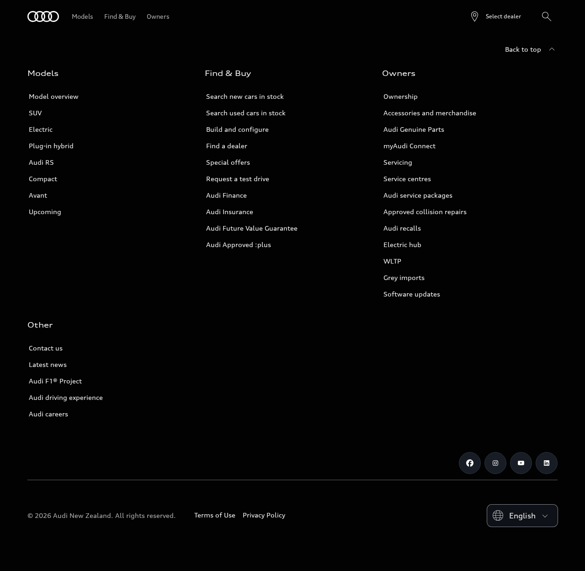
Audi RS (41, 162)
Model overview (54, 96)
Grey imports (404, 277)
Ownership (400, 96)
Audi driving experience (66, 397)
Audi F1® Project (55, 381)
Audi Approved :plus (238, 244)
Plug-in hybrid (51, 146)
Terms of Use (214, 515)
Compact (43, 179)
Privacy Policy (264, 515)
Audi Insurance (229, 211)
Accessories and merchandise (429, 113)
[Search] (547, 16)
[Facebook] (470, 463)
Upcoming (45, 211)
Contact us (46, 348)
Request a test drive (237, 179)
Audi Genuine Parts (413, 129)
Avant (38, 195)
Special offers (228, 162)
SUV (35, 113)
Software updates (411, 294)
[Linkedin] (547, 463)
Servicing (397, 162)
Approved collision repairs (425, 211)
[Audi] (43, 16)
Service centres (407, 179)
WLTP (392, 261)
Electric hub (402, 244)
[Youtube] (521, 463)
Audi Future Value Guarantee (252, 228)
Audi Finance (226, 195)
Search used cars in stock (246, 113)
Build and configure (237, 129)
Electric (41, 129)
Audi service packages (417, 195)
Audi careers (48, 414)
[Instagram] (495, 463)
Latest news (48, 364)
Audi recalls (402, 228)
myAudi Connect (409, 146)
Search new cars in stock (245, 96)
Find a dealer (226, 146)
